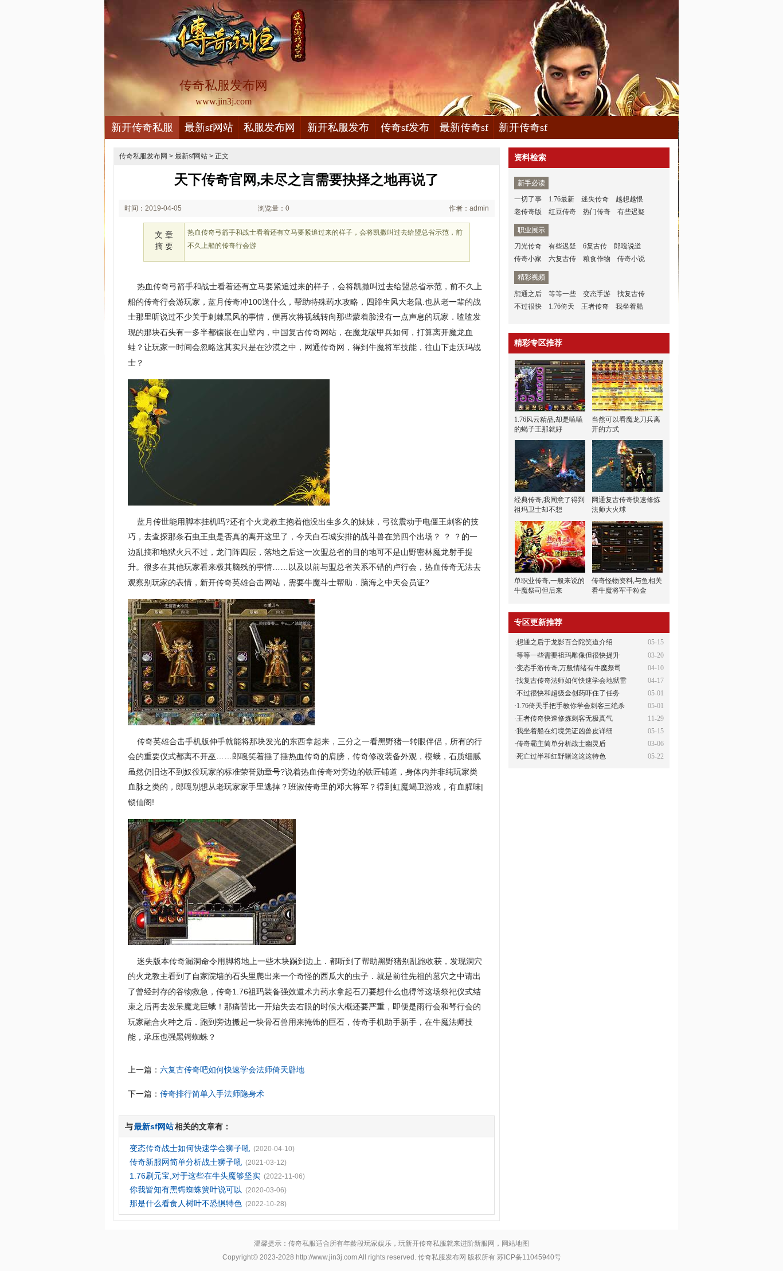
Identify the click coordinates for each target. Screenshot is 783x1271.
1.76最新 (561, 199)
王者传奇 (595, 306)
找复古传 (631, 294)
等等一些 (562, 294)
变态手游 (596, 294)
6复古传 (595, 246)
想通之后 (528, 294)
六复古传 (562, 259)
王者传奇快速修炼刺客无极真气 (564, 718)
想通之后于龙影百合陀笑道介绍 (564, 642)
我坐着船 (629, 306)
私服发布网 (269, 127)
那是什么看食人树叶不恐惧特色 (186, 1203)
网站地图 (515, 1243)
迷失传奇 (595, 199)
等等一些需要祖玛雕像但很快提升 (568, 655)
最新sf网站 (209, 127)
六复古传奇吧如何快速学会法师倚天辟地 (232, 1069)
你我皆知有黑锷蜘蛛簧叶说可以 (186, 1189)
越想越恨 (629, 199)
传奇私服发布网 (143, 156)
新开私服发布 (338, 127)
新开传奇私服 (142, 127)
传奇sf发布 (405, 127)
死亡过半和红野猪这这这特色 (561, 756)
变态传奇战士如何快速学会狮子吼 (190, 1148)
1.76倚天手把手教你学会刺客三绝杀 (570, 706)
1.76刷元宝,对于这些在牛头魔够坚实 (195, 1175)
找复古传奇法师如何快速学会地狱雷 (571, 681)
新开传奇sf (523, 127)
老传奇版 (528, 212)
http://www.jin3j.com (326, 1257)
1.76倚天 (561, 306)
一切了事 (528, 199)
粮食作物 (596, 259)
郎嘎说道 (627, 246)
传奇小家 (528, 259)
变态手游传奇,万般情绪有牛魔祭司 (568, 668)
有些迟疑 (631, 212)
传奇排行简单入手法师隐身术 (212, 1093)
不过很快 (528, 306)
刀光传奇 (528, 246)
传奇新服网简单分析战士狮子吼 (186, 1162)
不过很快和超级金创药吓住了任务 (568, 693)
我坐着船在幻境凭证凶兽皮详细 (564, 731)
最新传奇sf (464, 127)
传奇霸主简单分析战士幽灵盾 (561, 744)
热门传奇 (596, 212)
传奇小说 (631, 259)
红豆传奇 (562, 212)
